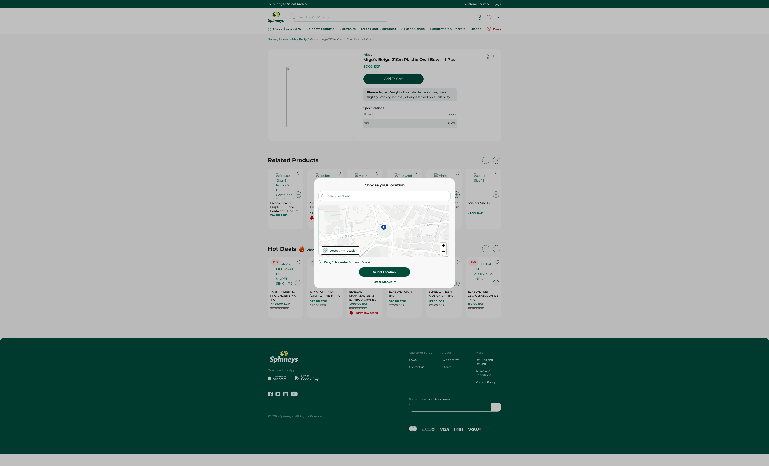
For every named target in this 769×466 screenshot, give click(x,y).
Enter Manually (384, 282)
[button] (383, 228)
